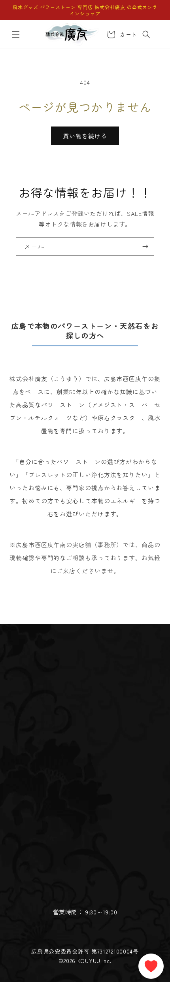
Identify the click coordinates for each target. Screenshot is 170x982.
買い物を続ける (85, 136)
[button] (16, 34)
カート (127, 34)
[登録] (145, 246)
